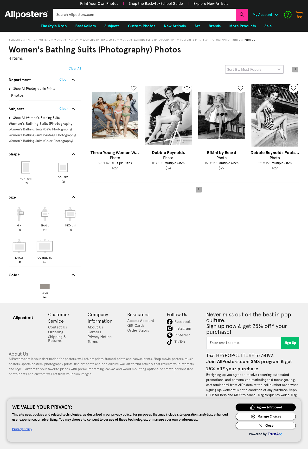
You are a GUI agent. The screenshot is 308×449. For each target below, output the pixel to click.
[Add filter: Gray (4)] (45, 285)
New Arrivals (175, 26)
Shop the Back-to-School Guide (156, 4)
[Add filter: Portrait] (26, 167)
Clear (63, 108)
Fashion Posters (38, 40)
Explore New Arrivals (210, 4)
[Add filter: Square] (63, 167)
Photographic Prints (224, 40)
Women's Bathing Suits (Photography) (148, 40)
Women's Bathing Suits (99, 40)
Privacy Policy (22, 429)
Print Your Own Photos (99, 4)
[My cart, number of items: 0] (299, 15)
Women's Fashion (66, 40)
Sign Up (290, 343)
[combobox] (144, 15)
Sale (268, 26)
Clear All (75, 68)
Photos (249, 40)
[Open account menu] (276, 15)
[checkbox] (19, 218)
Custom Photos (141, 26)
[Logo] (26, 14)
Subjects (15, 40)
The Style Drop (54, 26)
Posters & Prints (192, 40)
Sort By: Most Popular (245, 69)
